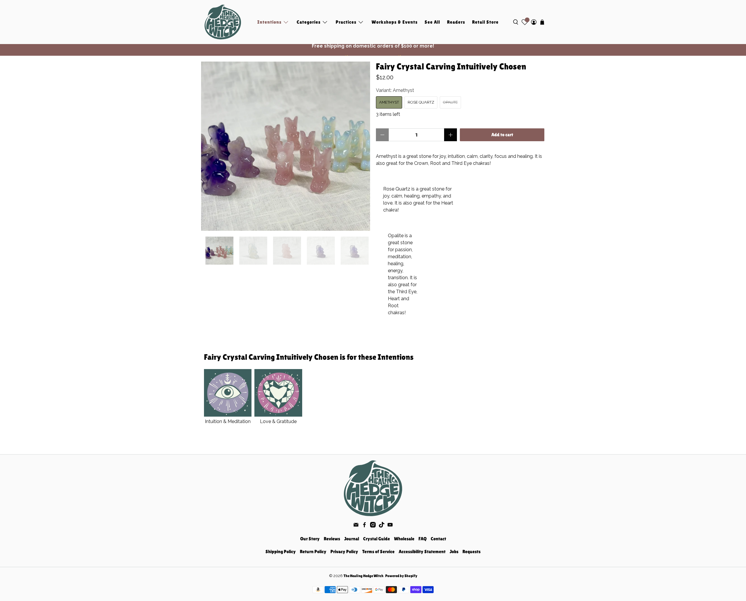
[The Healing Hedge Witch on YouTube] (390, 526)
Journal (351, 538)
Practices (346, 22)
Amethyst (389, 102)
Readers (456, 22)
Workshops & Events (395, 22)
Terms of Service (378, 551)
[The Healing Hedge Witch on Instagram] (373, 526)
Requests (471, 551)
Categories (309, 22)
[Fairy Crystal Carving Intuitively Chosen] (285, 146)
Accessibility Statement (422, 551)
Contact (438, 538)
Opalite (450, 102)
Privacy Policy (344, 551)
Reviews (332, 538)
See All (432, 22)
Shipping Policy (280, 551)
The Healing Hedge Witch (363, 576)
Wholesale (404, 538)
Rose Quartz (421, 102)
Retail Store (485, 22)
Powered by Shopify (401, 576)
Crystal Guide (376, 538)
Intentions (269, 22)
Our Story (310, 538)
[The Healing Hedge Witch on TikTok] (381, 526)
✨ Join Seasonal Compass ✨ (373, 50)
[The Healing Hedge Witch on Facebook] (364, 526)
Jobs (454, 551)
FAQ (422, 538)
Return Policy (313, 551)
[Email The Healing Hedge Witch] (356, 526)
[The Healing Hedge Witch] (223, 22)
